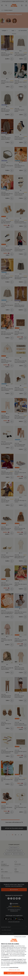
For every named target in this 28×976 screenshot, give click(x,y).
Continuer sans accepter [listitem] (20, 936)
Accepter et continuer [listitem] (14, 973)
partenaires (5, 954)
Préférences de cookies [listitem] (14, 970)
